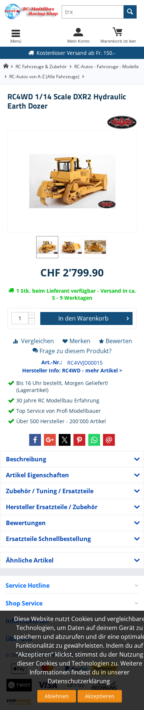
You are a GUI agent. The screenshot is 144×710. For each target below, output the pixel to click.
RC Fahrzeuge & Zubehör (41, 66)
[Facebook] (35, 440)
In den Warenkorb (83, 318)
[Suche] (130, 12)
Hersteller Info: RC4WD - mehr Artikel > (72, 370)
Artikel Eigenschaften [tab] (37, 475)
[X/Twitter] (65, 440)
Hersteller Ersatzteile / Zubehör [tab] (51, 507)
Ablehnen (57, 696)
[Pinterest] (79, 440)
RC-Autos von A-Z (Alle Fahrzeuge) (44, 76)
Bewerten (119, 341)
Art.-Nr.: (51, 362)
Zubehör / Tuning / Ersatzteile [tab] (49, 491)
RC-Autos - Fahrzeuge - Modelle (106, 66)
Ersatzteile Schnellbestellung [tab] (48, 539)
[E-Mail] (109, 440)
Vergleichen (37, 341)
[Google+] (50, 440)
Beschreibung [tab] (26, 459)
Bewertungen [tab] (26, 523)
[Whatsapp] (94, 440)
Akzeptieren (99, 696)
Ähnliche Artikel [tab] (30, 560)
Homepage (6, 66)
